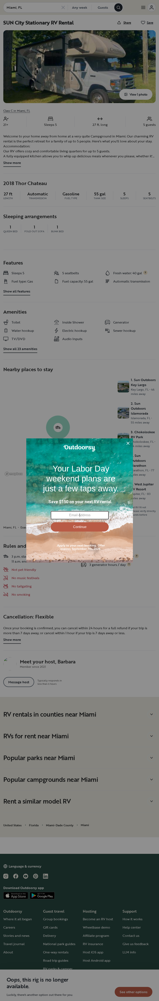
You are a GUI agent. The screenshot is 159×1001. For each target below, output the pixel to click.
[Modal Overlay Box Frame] (79, 500)
